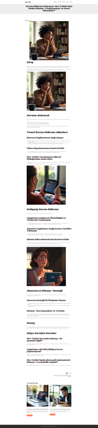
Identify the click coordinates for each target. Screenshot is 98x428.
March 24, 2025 (54, 386)
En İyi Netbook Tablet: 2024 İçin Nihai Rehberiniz (37, 409)
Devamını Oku (30, 415)
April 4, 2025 (30, 386)
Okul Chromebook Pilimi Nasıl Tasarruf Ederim (60, 409)
